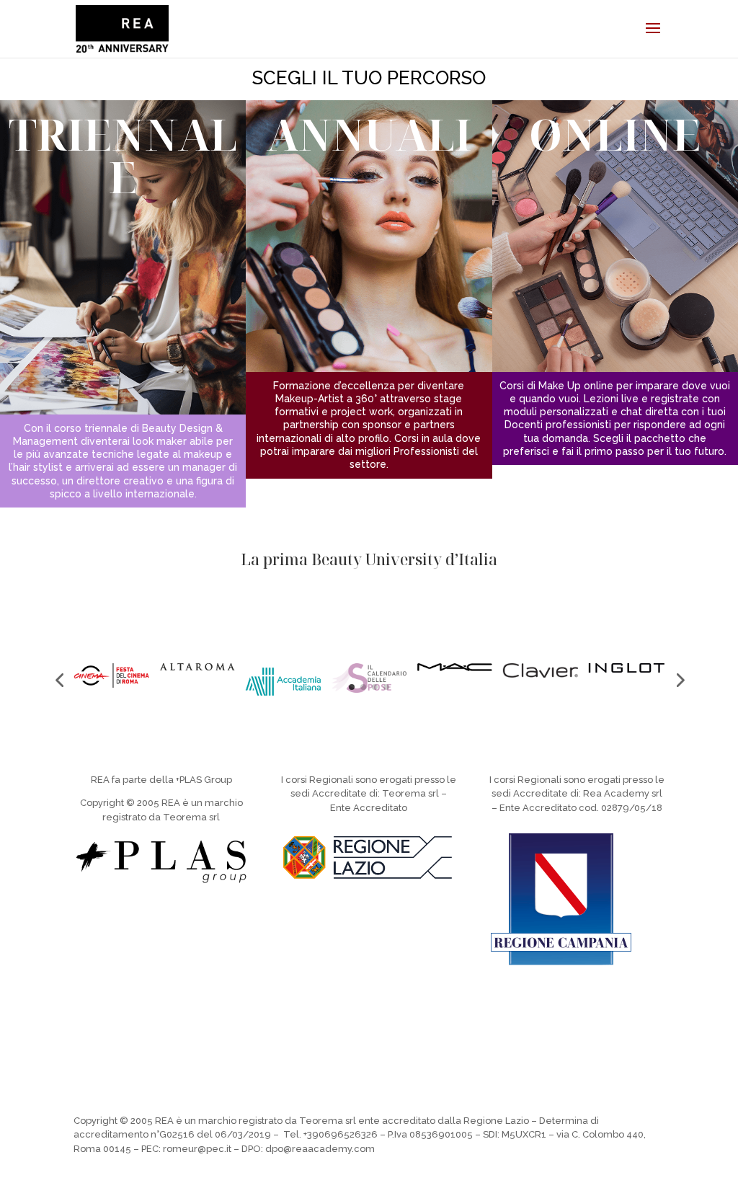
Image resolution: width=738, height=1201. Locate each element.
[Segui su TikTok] (340, 1007)
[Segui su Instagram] (311, 1007)
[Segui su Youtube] (397, 1007)
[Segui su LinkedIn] (426, 1007)
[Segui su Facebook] (369, 1007)
